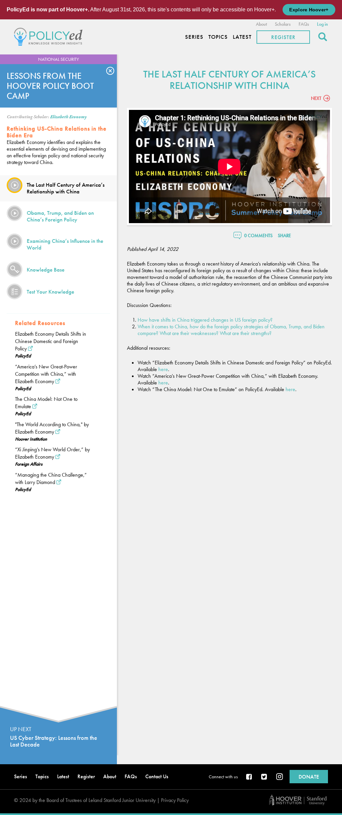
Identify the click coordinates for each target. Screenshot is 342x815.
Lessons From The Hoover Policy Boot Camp (50, 86)
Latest (242, 36)
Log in (322, 24)
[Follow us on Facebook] (249, 777)
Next (316, 98)
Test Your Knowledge (50, 291)
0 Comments (258, 235)
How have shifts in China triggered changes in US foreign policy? (205, 319)
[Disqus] (229, 486)
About (261, 24)
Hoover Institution (31, 439)
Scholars (283, 24)
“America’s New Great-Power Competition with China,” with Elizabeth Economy (46, 374)
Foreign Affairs (28, 464)
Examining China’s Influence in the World (65, 244)
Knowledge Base (45, 269)
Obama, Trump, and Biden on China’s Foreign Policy (60, 216)
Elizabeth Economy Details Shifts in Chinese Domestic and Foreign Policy (50, 341)
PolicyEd (23, 356)
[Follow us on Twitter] (264, 777)
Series (194, 36)
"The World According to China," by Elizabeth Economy (52, 428)
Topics (218, 36)
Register (283, 37)
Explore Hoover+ (308, 9)
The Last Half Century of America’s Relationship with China (66, 188)
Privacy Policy (175, 800)
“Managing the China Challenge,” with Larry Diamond (51, 478)
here (163, 369)
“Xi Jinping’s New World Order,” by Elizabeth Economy (52, 453)
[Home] (50, 35)
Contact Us (156, 776)
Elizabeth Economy (68, 117)
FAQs (304, 24)
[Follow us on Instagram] (279, 777)
